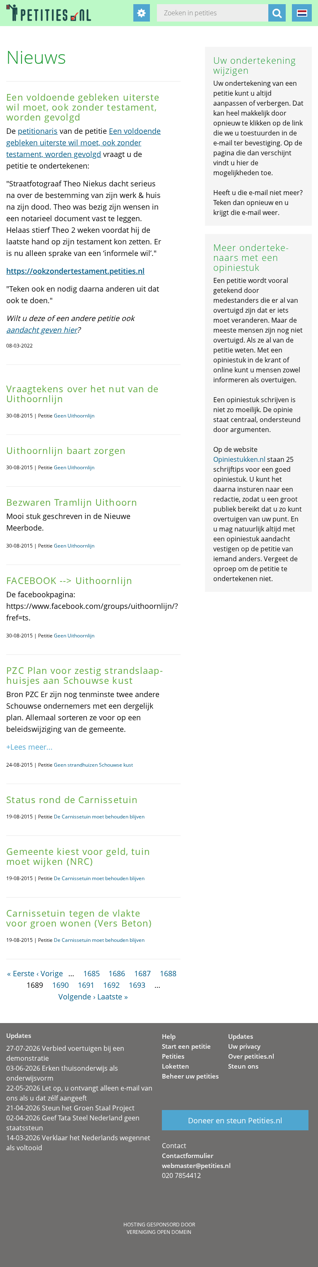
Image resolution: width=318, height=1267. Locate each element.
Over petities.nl (251, 1056)
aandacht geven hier (41, 330)
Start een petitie (186, 1046)
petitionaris (38, 131)
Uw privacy (244, 1046)
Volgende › (76, 997)
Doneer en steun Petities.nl (235, 1120)
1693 (137, 985)
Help (169, 1036)
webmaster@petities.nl (196, 1165)
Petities (173, 1056)
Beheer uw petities (190, 1076)
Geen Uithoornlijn (74, 415)
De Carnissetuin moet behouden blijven (99, 816)
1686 (116, 973)
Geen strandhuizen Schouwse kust (93, 764)
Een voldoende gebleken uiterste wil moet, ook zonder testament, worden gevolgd (83, 142)
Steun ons (243, 1066)
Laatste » (112, 997)
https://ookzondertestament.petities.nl (75, 271)
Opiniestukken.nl (239, 459)
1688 (168, 973)
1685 (91, 973)
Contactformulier (187, 1155)
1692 (111, 985)
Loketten (175, 1066)
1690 (60, 985)
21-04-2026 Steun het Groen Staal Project (70, 1108)
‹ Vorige (49, 973)
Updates (240, 1036)
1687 (142, 973)
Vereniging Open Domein (159, 1232)
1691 (86, 985)
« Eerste (20, 973)
